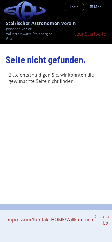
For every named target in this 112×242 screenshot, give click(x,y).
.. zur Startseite (90, 34)
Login (74, 6)
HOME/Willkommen (72, 219)
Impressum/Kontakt (28, 219)
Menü (98, 7)
